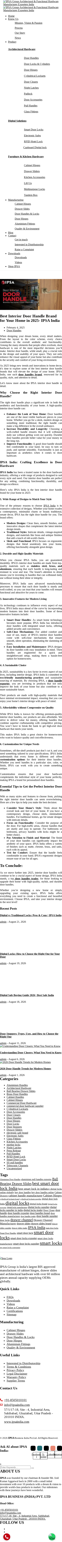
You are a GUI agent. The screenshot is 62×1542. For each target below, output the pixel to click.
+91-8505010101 (9, 1509)
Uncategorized (14, 1168)
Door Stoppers (14, 1126)
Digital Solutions (17, 120)
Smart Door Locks (16, 1159)
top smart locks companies (10, 1247)
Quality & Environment (27, 228)
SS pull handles (15, 1162)
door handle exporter (18, 1213)
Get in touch (21, 239)
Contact (12, 235)
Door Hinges (21, 218)
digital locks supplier (38, 1207)
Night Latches (14, 1147)
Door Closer (49, 1210)
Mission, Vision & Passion (28, 22)
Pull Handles (13, 1153)
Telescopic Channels (17, 1165)
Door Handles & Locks (27, 213)
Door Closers (14, 1115)
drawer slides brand (41, 1223)
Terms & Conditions (19, 1366)
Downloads (14, 253)
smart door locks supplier (26, 1243)
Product (12, 41)
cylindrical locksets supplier (30, 1199)
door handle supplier (47, 1216)
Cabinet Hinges (23, 203)
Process (19, 27)
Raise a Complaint (24, 249)
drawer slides (23, 1223)
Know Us (13, 19)
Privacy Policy (15, 1370)
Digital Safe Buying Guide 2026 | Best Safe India (27, 995)
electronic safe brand (17, 1132)
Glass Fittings (14, 1138)
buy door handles (23, 1192)
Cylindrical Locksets (17, 1109)
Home (11, 16)
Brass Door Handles (17, 1094)
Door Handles (14, 330)
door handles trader (28, 1216)
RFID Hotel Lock (16, 1156)
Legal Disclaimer (17, 1373)
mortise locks (13, 1144)
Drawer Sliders (14, 1129)
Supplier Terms (16, 1380)
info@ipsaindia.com (10, 1512)
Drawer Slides (22, 208)
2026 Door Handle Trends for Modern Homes (25, 1068)
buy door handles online (42, 1192)
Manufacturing (15, 199)
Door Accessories (16, 1112)
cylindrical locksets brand (10, 1199)
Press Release (14, 1150)
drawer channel (21, 1220)
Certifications (15, 1311)
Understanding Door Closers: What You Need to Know (31, 1052)
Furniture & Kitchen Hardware (26, 156)
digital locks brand (38, 1204)
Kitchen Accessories (17, 1141)
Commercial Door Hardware (22, 1103)
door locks (5, 1220)
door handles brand (40, 1213)
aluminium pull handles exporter (36, 1179)
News (18, 37)
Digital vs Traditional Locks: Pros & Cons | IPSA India (31, 915)
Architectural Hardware (21, 49)
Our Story (20, 32)
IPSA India (49, 505)
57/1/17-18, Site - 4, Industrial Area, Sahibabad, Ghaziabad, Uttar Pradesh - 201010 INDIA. (25, 1517)
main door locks (52, 1228)
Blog (10, 232)
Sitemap (11, 1314)
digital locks (17, 1203)
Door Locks (13, 1123)
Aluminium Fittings (25, 223)
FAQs (10, 1297)
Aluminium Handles (17, 1085)
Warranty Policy (16, 1377)
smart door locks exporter (23, 1238)
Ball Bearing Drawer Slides (21, 1091)
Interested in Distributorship (29, 244)
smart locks (51, 1243)
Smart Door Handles (8, 1233)
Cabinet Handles (15, 1097)
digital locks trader (33, 1210)
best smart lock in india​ (32, 1188)
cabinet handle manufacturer (25, 1195)
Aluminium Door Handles (10, 1179)
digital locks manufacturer (17, 1207)
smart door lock (25, 1233)
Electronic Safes (15, 1135)
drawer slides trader (19, 1228)
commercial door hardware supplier (25, 1106)
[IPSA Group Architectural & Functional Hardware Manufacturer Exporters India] (32, 3)
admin (3, 921)
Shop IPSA (14, 266)
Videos (18, 262)
